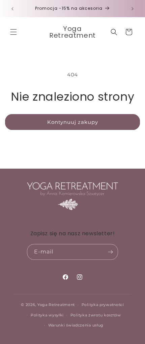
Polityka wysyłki (47, 315)
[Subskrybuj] (110, 252)
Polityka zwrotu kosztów (95, 315)
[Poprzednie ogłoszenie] (12, 8)
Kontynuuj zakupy (72, 122)
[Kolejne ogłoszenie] (132, 8)
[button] (13, 32)
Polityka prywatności (103, 304)
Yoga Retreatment (56, 304)
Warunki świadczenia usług (76, 325)
